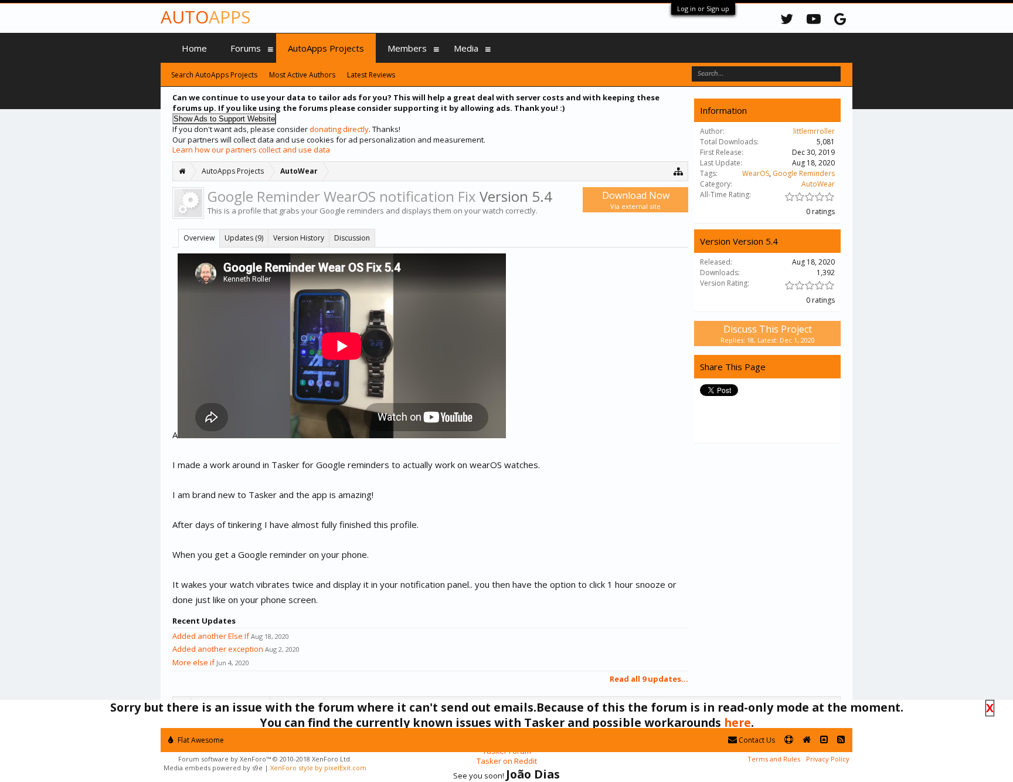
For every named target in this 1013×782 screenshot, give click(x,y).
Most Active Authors (302, 75)
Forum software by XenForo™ (265, 758)
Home (194, 48)
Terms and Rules (773, 758)
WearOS (755, 173)
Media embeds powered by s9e (213, 767)
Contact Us (756, 740)
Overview (199, 238)
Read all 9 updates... (649, 678)
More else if (193, 662)
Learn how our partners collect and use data (251, 149)
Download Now (635, 200)
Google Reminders (804, 173)
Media (466, 48)
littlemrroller (814, 131)
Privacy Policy (827, 758)
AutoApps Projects (326, 48)
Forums (245, 48)
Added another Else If (210, 636)
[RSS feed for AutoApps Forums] (840, 740)
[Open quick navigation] (679, 171)
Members (407, 48)
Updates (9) (244, 238)
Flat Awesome (200, 740)
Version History (298, 238)
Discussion (352, 238)
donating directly (339, 129)
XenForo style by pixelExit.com (318, 767)
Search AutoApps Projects (214, 75)
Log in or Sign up (703, 8)
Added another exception (217, 649)
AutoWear (818, 184)
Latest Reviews (371, 75)
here (737, 722)
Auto (205, 17)
